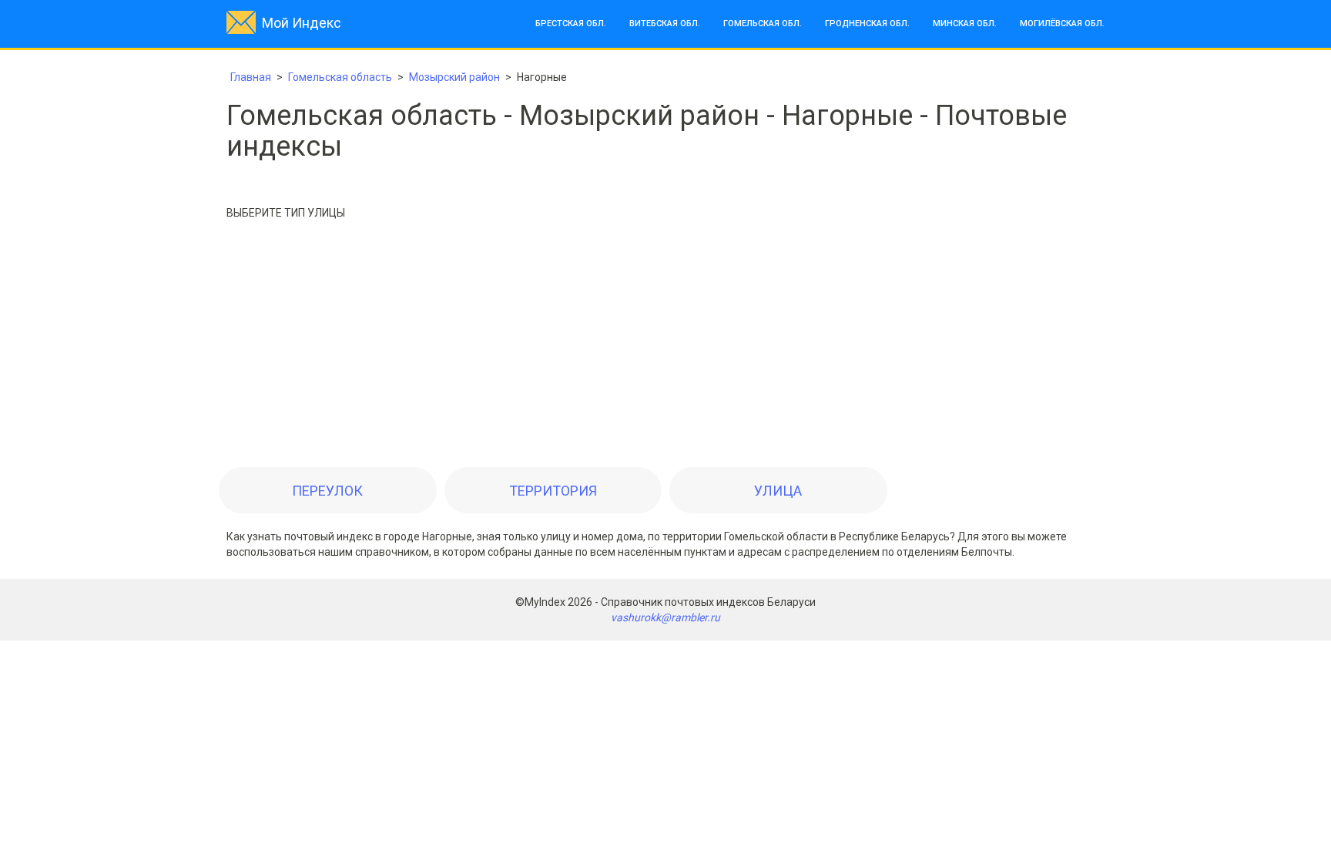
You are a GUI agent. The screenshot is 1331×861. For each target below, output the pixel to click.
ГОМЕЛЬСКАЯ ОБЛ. (762, 23)
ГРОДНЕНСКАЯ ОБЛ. (867, 23)
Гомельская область (340, 77)
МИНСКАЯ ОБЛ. (965, 23)
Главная (250, 77)
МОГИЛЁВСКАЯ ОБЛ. (1062, 23)
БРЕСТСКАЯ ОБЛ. (570, 23)
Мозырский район (454, 77)
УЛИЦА (778, 491)
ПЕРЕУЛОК (327, 491)
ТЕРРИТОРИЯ (553, 491)
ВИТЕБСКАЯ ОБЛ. (664, 23)
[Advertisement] (665, 348)
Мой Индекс (301, 23)
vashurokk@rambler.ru (665, 617)
